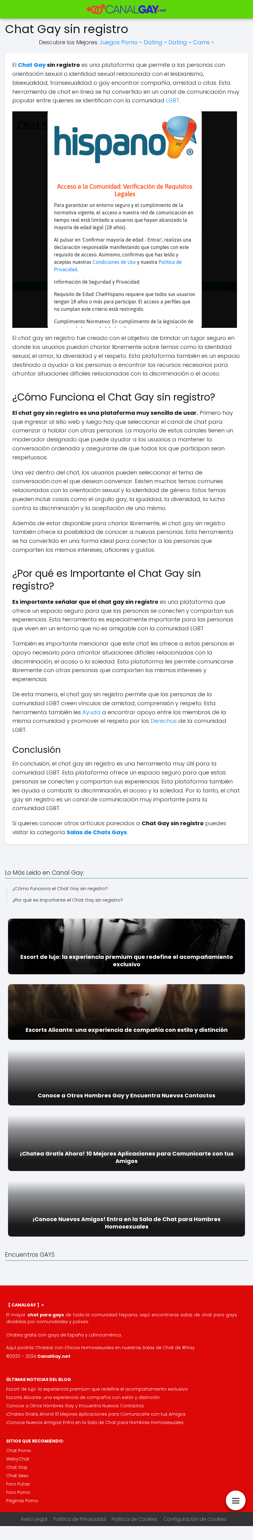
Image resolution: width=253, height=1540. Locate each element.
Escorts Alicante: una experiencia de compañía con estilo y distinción (83, 1397)
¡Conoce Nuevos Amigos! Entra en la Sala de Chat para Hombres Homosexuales (95, 1422)
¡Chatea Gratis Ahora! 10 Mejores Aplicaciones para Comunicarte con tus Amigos (96, 1414)
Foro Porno (18, 1492)
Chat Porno (18, 1451)
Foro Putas (18, 1484)
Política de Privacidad (79, 1519)
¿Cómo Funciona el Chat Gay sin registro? (60, 888)
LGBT (172, 100)
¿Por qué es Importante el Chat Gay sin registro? (67, 900)
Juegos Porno (119, 42)
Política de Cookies (134, 1519)
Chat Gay (32, 65)
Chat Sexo (17, 1476)
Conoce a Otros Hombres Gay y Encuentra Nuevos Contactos (75, 1406)
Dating (153, 42)
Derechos (164, 721)
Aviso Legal (34, 1519)
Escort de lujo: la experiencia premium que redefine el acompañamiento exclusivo (97, 1389)
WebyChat (17, 1459)
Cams (201, 42)
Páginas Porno (22, 1501)
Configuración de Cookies (195, 1519)
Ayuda (91, 712)
